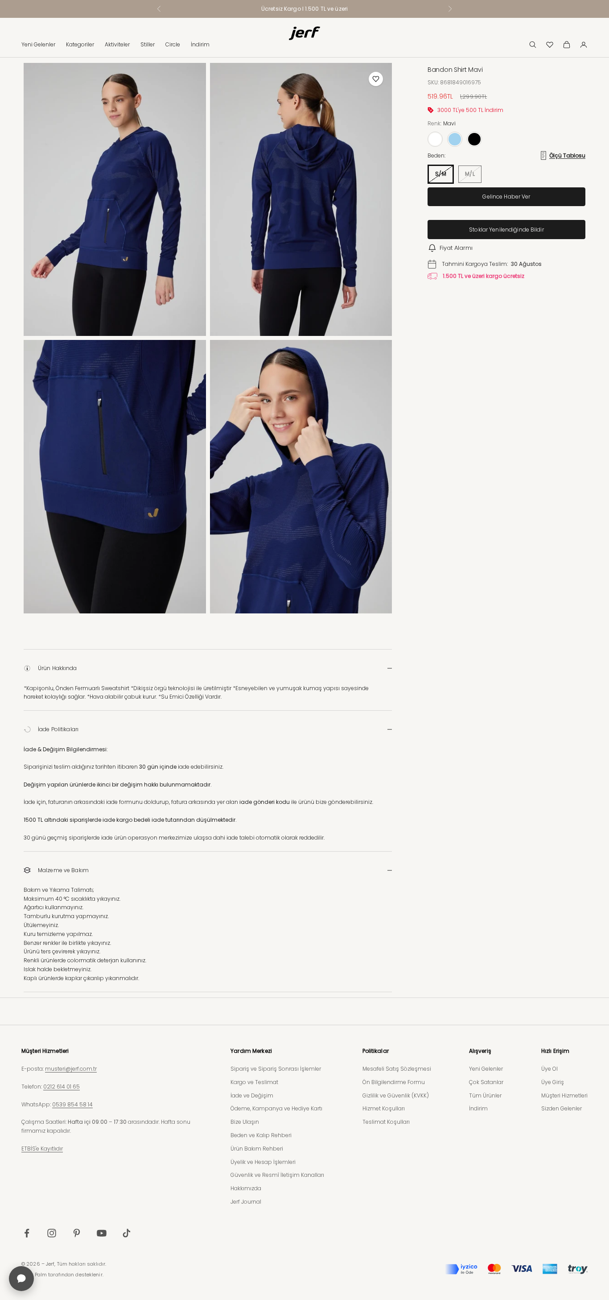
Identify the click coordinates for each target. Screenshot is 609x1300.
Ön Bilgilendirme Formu (393, 1082)
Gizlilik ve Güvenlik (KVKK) (395, 1095)
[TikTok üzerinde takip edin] (126, 1233)
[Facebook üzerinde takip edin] (26, 1233)
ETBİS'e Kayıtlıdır (42, 1148)
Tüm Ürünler (485, 1095)
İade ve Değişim (251, 1095)
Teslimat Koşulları (386, 1122)
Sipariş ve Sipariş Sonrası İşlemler (275, 1068)
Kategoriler (80, 44)
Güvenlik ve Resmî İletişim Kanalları (277, 1175)
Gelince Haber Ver (506, 196)
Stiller (147, 44)
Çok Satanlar (486, 1082)
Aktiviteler (117, 44)
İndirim (200, 44)
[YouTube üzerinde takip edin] (101, 1233)
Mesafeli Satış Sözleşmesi (396, 1068)
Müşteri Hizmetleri (564, 1095)
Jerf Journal (245, 1201)
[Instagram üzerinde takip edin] (51, 1233)
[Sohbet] (21, 1278)
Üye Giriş (552, 1082)
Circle (172, 44)
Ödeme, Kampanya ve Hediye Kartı (276, 1108)
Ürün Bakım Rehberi (256, 1148)
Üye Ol (549, 1068)
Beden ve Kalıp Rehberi (261, 1135)
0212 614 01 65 (61, 1086)
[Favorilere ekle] (376, 79)
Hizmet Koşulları (383, 1108)
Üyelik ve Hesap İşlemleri (263, 1162)
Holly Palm (34, 1274)
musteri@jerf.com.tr (71, 1068)
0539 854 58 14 (72, 1104)
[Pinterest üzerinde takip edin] (76, 1233)
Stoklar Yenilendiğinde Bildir (506, 229)
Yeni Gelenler (38, 44)
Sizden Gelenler (561, 1108)
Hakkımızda (245, 1188)
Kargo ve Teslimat (254, 1082)
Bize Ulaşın (244, 1122)
